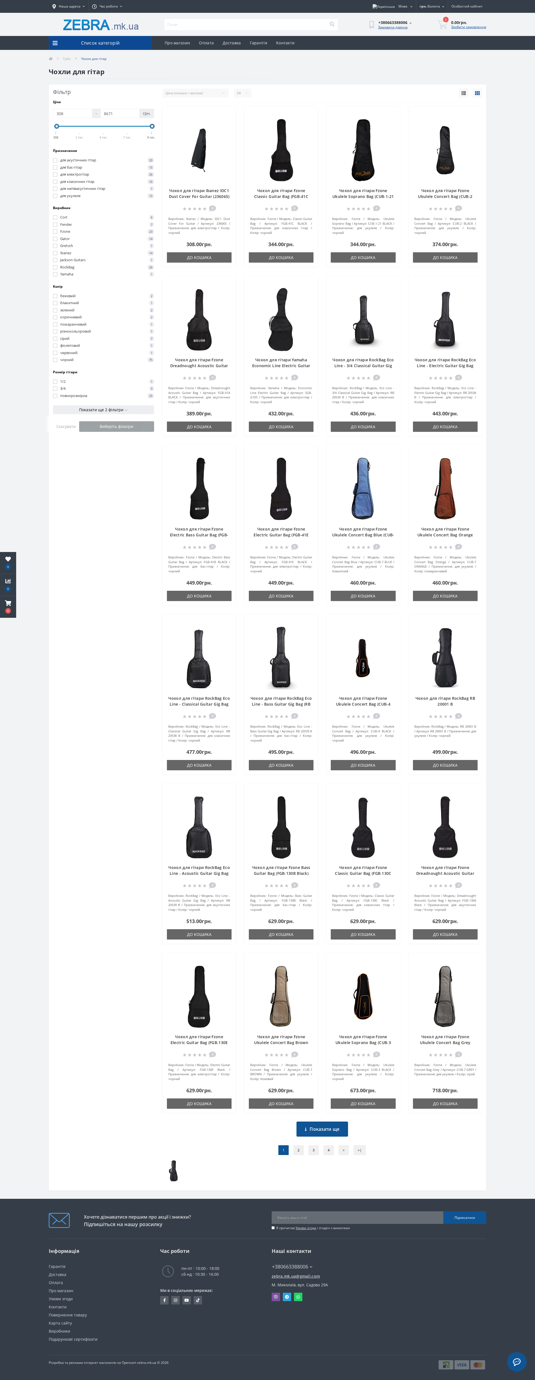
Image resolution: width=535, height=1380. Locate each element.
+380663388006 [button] (290, 1266)
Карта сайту (60, 1323)
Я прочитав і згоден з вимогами (313, 1228)
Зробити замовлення (468, 27)
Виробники (59, 1331)
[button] (8, 607)
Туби (67, 58)
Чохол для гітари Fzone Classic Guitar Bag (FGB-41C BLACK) (281, 196)
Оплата (206, 42)
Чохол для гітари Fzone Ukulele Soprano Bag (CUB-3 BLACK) (363, 1042)
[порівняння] (227, 123)
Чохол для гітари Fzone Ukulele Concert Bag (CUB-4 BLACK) (363, 704)
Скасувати (66, 426)
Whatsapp (298, 1297)
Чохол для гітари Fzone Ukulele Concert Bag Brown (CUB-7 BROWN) (281, 1042)
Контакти (285, 42)
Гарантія (258, 42)
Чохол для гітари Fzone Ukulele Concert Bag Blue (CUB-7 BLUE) (363, 534)
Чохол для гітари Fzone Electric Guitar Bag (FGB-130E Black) (199, 1042)
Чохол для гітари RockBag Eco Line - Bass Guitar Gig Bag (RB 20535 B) (281, 704)
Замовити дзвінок (393, 27)
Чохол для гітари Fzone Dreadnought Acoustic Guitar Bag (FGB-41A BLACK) (199, 365)
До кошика (199, 257)
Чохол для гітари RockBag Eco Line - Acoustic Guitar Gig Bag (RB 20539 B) (199, 873)
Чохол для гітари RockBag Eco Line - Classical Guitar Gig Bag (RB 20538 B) (199, 704)
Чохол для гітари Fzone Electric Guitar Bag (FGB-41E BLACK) (281, 534)
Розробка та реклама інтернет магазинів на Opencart (92, 1362)
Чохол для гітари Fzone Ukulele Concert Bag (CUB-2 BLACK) (445, 196)
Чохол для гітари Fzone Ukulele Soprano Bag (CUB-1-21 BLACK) (363, 196)
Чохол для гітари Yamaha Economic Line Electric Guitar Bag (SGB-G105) (281, 365)
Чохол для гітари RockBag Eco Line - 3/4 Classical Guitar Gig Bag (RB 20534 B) (363, 365)
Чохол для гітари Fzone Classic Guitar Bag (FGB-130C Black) (363, 873)
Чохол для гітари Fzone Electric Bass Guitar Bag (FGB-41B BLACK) (199, 534)
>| (360, 1150)
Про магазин (177, 42)
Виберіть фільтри (116, 426)
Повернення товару (68, 1315)
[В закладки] (227, 114)
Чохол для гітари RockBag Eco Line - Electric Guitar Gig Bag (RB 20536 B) (445, 365)
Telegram (287, 1297)
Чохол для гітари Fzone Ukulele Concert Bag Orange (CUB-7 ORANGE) (445, 534)
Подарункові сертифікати (73, 1339)
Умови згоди (306, 1228)
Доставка (232, 42)
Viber (276, 1297)
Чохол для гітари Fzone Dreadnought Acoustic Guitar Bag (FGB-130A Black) (445, 873)
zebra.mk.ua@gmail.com (296, 1276)
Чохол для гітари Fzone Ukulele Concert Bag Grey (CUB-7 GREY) (445, 1042)
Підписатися (464, 1217)
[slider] (56, 126)
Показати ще (324, 1129)
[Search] (332, 24)
